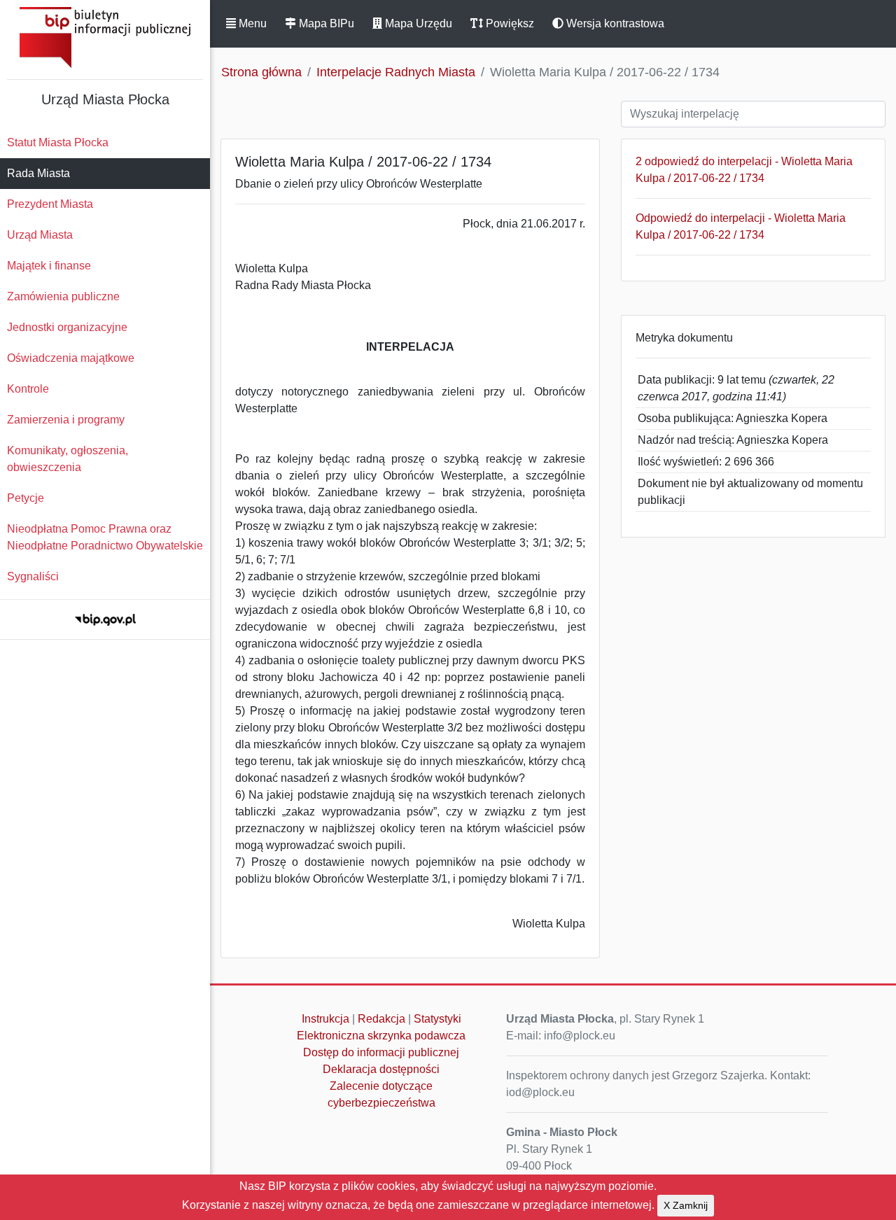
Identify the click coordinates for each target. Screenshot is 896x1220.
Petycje (25, 498)
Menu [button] (251, 23)
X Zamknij (686, 1205)
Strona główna (261, 72)
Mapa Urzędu (417, 23)
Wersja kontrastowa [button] (614, 23)
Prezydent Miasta (50, 204)
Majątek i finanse (49, 266)
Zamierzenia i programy (66, 420)
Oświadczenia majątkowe (70, 358)
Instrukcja (325, 1019)
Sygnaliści (33, 576)
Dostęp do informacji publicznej (381, 1052)
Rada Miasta (38, 173)
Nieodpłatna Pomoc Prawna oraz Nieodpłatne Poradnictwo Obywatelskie (105, 537)
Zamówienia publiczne (63, 296)
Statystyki (437, 1019)
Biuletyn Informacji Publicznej (105, 37)
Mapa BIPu (325, 23)
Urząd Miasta (40, 235)
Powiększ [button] (508, 23)
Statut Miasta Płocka (57, 142)
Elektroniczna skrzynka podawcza (381, 1036)
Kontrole (28, 389)
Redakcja (381, 1019)
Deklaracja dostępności (381, 1069)
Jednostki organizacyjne (67, 327)
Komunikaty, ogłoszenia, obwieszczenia (67, 458)
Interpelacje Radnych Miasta (395, 72)
